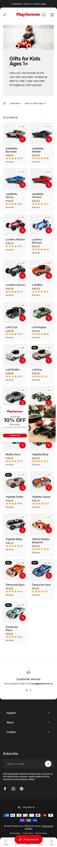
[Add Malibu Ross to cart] (22, 445)
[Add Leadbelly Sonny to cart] (22, 185)
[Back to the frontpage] (4, 103)
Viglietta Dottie (14, 496)
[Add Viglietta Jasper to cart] (49, 487)
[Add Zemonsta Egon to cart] (22, 575)
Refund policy (15, 833)
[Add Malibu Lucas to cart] (49, 403)
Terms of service (41, 833)
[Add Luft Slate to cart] (22, 403)
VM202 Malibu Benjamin (41, 541)
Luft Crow (11, 327)
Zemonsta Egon (15, 584)
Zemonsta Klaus (12, 628)
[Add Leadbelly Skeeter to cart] (49, 139)
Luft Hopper (39, 327)
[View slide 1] (26, 690)
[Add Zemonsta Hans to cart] (49, 575)
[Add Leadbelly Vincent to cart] (49, 185)
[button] (15, 160)
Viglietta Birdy (40, 454)
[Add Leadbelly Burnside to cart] (22, 139)
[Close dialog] (54, 406)
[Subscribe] (48, 764)
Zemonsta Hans (41, 584)
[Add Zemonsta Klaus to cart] (22, 618)
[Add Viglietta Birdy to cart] (49, 445)
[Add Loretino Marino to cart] (22, 230)
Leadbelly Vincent (38, 195)
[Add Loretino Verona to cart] (22, 276)
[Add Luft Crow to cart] (22, 318)
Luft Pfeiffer (13, 369)
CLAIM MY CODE (15, 435)
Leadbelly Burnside (11, 150)
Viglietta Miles (14, 539)
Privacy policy (27, 833)
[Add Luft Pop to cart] (49, 360)
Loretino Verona (15, 284)
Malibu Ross (13, 454)
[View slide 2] (30, 690)
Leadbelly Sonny (11, 195)
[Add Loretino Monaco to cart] (49, 230)
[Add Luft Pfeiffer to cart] (22, 360)
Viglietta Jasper (41, 496)
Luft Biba (37, 284)
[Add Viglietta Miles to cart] (22, 530)
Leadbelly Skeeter (38, 150)
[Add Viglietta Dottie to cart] (22, 487)
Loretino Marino (15, 239)
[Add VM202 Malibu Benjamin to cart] (49, 530)
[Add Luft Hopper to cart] (49, 318)
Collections (15, 103)
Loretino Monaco (37, 241)
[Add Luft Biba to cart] (49, 276)
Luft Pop (37, 369)
